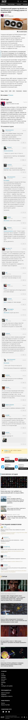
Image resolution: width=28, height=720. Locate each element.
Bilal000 (5, 555)
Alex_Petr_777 (8, 248)
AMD (10, 91)
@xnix (5, 288)
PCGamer (10, 95)
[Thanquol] (5, 148)
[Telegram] (3, 711)
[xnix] (3, 273)
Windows (3, 489)
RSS (2, 684)
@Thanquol (6, 168)
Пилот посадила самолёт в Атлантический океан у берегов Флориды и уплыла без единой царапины (15, 500)
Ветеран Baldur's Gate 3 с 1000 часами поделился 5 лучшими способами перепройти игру (13, 642)
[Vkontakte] (9, 711)
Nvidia (6, 91)
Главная (3, 675)
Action (3, 661)
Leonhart (7, 375)
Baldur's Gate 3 (5, 639)
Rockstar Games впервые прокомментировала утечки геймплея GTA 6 (12, 552)
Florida (9, 496)
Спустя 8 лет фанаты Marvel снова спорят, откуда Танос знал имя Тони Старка (16, 518)
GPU (14, 91)
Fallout (3, 617)
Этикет (3, 680)
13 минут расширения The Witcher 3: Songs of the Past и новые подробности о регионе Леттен (14, 533)
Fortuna (7, 387)
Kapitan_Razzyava (9, 404)
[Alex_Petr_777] (3, 249)
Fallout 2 (9, 506)
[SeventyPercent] (2, 547)
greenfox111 (6, 537)
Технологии (19, 91)
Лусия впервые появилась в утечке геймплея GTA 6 (11, 561)
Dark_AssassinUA (9, 130)
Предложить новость (6, 696)
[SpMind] (5, 217)
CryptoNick (6, 15)
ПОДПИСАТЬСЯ (9, 461)
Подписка (3, 694)
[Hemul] (5, 285)
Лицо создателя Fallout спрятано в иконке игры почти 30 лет (16, 509)
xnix (6, 272)
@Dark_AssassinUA (8, 150)
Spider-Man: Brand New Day (8, 593)
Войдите (6, 450)
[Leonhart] (3, 375)
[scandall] (3, 415)
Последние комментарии (11, 524)
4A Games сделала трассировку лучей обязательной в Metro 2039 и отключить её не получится (13, 571)
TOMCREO (6, 565)
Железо (24, 91)
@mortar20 (6, 220)
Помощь (3, 682)
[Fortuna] (3, 387)
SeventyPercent (7, 546)
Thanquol (9, 147)
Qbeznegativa (10, 309)
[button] (3, 4)
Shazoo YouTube (5, 705)
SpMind (9, 217)
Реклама (3, 677)
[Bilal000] (2, 556)
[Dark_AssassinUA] (3, 130)
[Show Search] (18, 1)
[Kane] (3, 320)
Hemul (8, 284)
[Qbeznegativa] (5, 309)
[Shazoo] (4, 1)
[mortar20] (5, 165)
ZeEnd (5, 526)
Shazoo (3, 703)
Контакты (3, 679)
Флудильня (3, 543)
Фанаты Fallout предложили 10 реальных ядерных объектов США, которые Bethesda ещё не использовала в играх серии (14, 620)
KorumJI (7, 432)
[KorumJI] (3, 433)
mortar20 (9, 164)
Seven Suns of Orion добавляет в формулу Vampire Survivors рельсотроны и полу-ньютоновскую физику (12, 664)
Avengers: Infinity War (13, 514)
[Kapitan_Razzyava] (3, 405)
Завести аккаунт (5, 692)
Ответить (24, 130)
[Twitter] (6, 711)
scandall (7, 415)
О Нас (2, 674)
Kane (6, 319)
